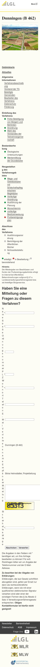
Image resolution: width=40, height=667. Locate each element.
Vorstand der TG (12, 88)
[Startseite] (8, 3)
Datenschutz (10, 103)
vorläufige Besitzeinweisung (15, 213)
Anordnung (12, 127)
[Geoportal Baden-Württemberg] (20, 662)
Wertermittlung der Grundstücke (15, 159)
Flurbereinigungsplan (15, 219)
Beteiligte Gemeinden (9, 93)
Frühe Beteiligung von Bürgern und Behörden (15, 121)
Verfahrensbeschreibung (14, 84)
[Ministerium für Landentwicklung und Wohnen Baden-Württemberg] (20, 654)
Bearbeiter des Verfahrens (11, 99)
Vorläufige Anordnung (12, 198)
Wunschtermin (14, 208)
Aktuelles (6, 72)
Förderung (9, 106)
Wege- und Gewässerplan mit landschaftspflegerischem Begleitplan (15, 186)
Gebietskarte (8, 67)
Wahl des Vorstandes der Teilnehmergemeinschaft (15, 135)
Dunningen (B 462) (19, 18)
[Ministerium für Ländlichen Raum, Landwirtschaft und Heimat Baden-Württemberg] (20, 646)
